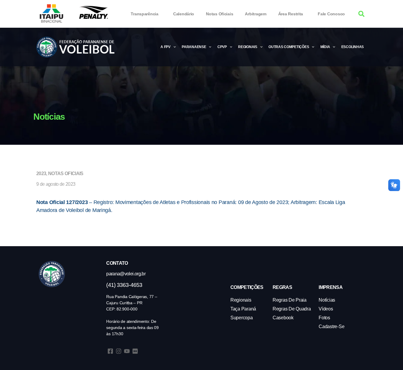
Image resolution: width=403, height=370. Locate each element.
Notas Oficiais (219, 13)
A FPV (165, 47)
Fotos (324, 317)
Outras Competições (288, 47)
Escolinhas (352, 47)
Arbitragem (255, 13)
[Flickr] (135, 351)
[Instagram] (118, 351)
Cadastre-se (331, 326)
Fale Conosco (331, 13)
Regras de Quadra (292, 308)
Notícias (327, 299)
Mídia (325, 47)
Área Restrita (290, 13)
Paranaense (194, 47)
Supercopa (241, 317)
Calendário (183, 13)
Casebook (283, 317)
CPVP (222, 47)
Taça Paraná (243, 308)
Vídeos (326, 308)
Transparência (144, 13)
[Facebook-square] (110, 351)
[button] (361, 14)
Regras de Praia (290, 299)
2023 (41, 173)
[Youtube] (127, 351)
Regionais (247, 47)
